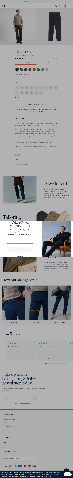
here (49, 476)
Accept (68, 474)
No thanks (20, 256)
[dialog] (36, 239)
